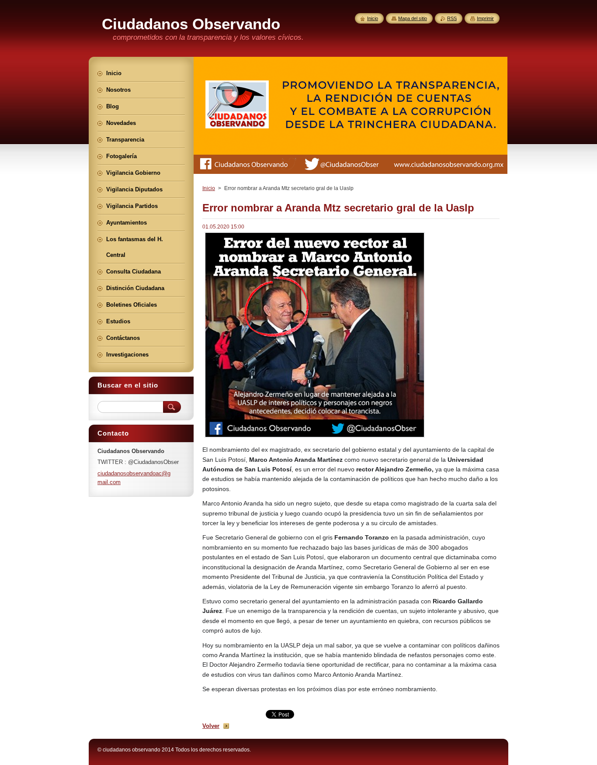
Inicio (208, 188)
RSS (452, 18)
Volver (210, 726)
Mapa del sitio (412, 18)
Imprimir (485, 18)
